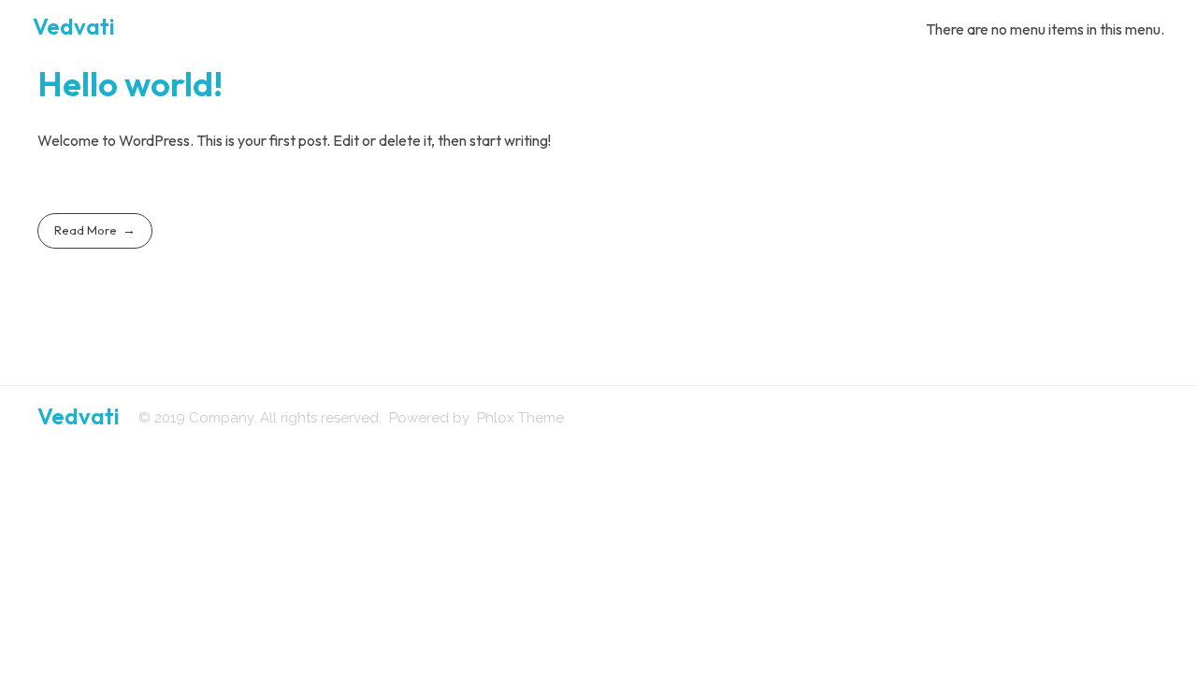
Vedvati (74, 26)
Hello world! (130, 84)
